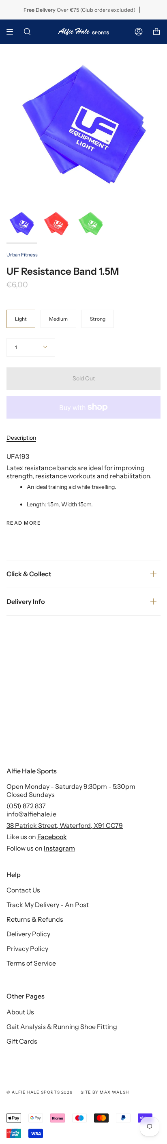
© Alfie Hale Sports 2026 (39, 1092)
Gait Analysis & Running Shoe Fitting (61, 1026)
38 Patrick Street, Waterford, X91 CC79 (64, 825)
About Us (20, 1012)
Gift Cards (21, 1041)
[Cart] (156, 32)
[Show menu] (12, 32)
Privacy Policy (27, 948)
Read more (23, 523)
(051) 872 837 (26, 806)
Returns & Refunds (34, 919)
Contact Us (23, 890)
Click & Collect (28, 574)
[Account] (139, 32)
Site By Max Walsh (105, 1092)
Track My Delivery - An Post (47, 905)
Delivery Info (25, 601)
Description (21, 437)
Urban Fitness (22, 255)
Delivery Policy (28, 934)
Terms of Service (31, 963)
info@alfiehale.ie (31, 814)
